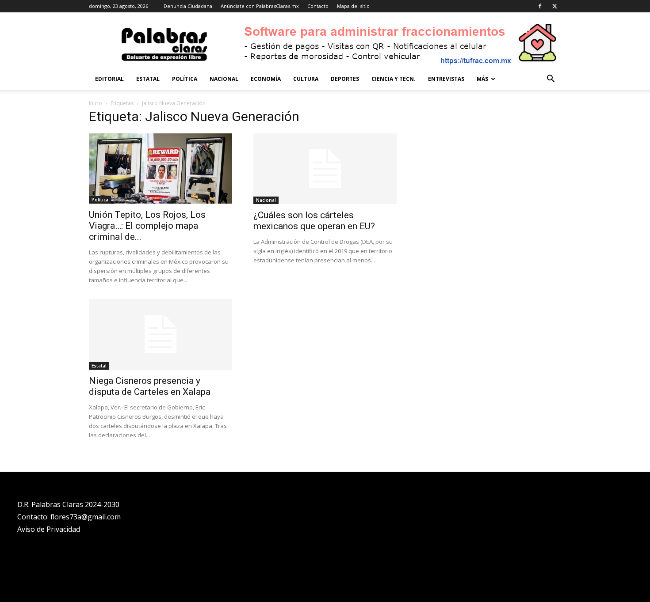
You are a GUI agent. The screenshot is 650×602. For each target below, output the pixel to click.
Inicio (95, 103)
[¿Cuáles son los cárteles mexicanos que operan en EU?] (325, 168)
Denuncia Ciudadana (188, 6)
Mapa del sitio (353, 6)
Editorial (109, 79)
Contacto (318, 6)
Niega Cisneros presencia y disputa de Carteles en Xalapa (149, 386)
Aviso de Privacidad (48, 529)
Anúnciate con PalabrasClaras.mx (260, 6)
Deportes (345, 79)
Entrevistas (446, 79)
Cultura (305, 79)
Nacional (224, 79)
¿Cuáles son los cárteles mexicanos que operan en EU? (314, 220)
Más (482, 79)
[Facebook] (540, 6)
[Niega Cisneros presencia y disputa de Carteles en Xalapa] (160, 334)
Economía (266, 79)
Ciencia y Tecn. (393, 79)
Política (184, 79)
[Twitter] (554, 6)
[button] (550, 80)
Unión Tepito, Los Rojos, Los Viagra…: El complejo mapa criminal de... (147, 225)
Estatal (148, 79)
